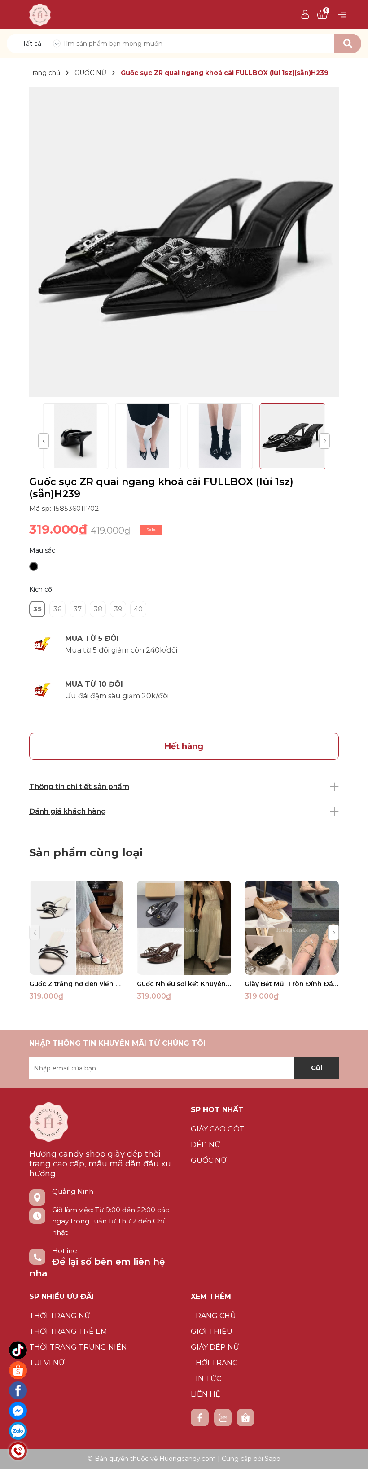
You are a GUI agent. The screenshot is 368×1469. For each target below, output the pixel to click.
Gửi (316, 1068)
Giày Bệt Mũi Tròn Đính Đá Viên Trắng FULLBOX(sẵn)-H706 (292, 984)
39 (118, 609)
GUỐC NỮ (209, 1160)
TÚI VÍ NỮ (47, 1363)
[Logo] (40, 14)
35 (37, 609)
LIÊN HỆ (205, 1394)
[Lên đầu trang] (352, 1453)
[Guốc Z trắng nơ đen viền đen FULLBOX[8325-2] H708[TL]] (76, 928)
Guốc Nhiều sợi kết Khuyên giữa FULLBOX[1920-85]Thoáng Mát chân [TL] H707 (184, 984)
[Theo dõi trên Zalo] (223, 1417)
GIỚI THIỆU (211, 1331)
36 (57, 609)
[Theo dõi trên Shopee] (245, 1417)
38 (98, 609)
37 (78, 609)
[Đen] (33, 566)
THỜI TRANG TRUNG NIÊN (78, 1347)
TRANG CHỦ (213, 1315)
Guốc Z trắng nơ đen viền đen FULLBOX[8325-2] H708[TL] (76, 984)
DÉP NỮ (205, 1144)
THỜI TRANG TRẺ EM (68, 1331)
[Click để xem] (184, 242)
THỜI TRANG (214, 1363)
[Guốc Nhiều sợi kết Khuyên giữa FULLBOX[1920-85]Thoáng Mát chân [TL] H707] (184, 928)
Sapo (272, 1459)
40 (138, 609)
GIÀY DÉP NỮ (215, 1347)
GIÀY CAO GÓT (218, 1129)
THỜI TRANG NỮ (59, 1315)
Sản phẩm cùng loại (86, 852)
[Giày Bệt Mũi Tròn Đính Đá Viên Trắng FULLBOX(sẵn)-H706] (292, 928)
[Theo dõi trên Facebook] (200, 1417)
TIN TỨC (206, 1378)
